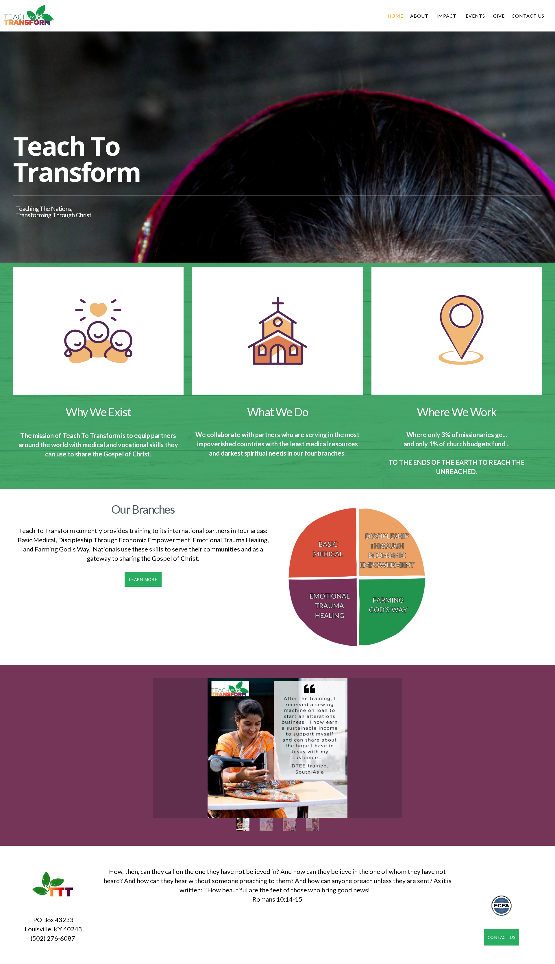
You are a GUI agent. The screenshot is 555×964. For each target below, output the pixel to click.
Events (476, 15)
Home (396, 15)
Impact (447, 15)
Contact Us (528, 15)
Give (499, 15)
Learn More (143, 579)
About (420, 15)
